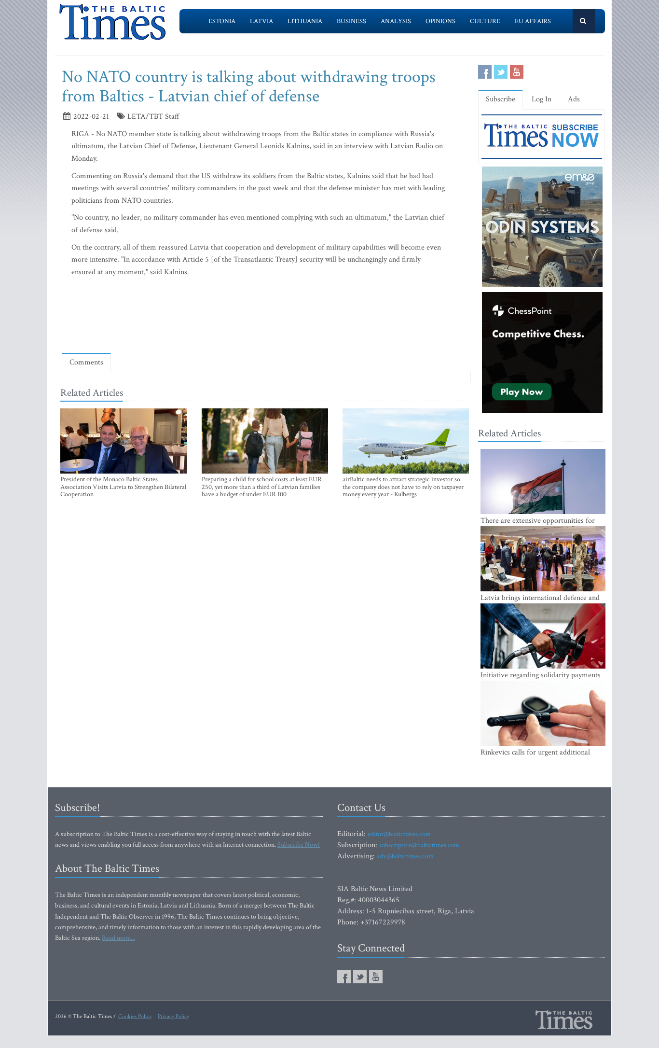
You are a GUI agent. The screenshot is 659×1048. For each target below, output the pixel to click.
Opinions (440, 21)
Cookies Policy (134, 1016)
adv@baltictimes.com (405, 856)
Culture (485, 21)
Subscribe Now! (298, 844)
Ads (574, 99)
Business (351, 21)
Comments (86, 362)
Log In (541, 99)
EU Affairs (533, 21)
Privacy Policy (173, 1016)
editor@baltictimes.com (399, 834)
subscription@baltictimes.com (419, 845)
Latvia (261, 21)
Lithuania (305, 21)
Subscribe (500, 99)
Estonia (221, 21)
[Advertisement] (266, 317)
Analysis (396, 21)
